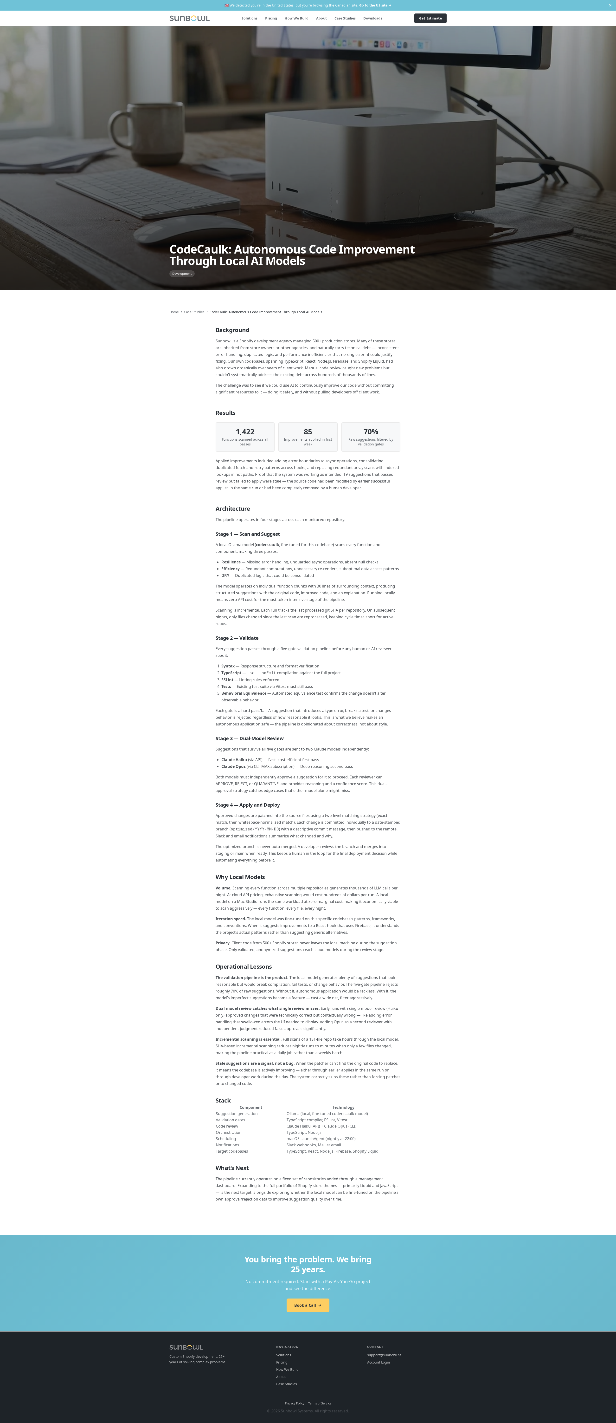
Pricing (271, 18)
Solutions (249, 18)
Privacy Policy (294, 1403)
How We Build (296, 18)
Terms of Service (319, 1403)
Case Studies (345, 18)
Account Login (378, 1362)
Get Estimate (430, 18)
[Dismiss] (610, 5)
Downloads (372, 18)
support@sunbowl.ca (384, 1355)
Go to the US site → (375, 5)
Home (174, 312)
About (321, 18)
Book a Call (305, 1305)
